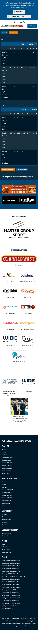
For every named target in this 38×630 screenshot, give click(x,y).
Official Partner (10, 313)
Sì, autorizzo (18, 12)
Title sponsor (19, 265)
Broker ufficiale (10, 345)
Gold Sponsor (10, 281)
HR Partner (27, 297)
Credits (34, 621)
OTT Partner (10, 329)
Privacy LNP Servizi (11, 621)
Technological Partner (27, 329)
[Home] (12, 26)
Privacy (3, 621)
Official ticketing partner (27, 281)
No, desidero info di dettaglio (18, 16)
